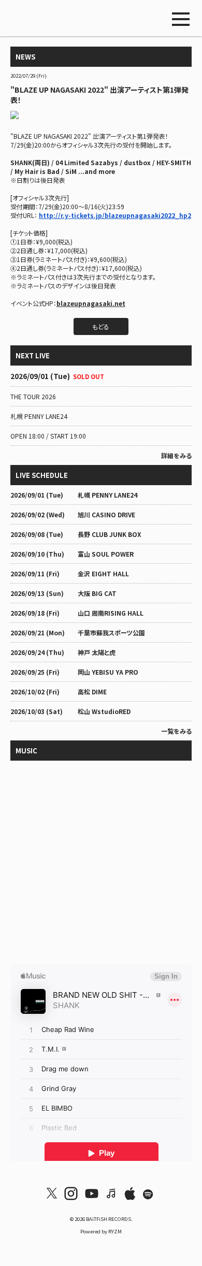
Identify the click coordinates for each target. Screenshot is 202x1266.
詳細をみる (176, 455)
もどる (100, 326)
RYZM (115, 1231)
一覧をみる (176, 730)
